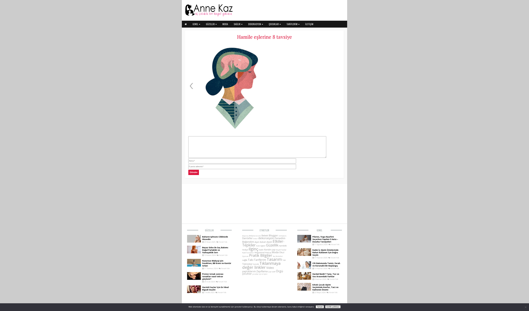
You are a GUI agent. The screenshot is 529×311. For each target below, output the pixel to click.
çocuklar (247, 273)
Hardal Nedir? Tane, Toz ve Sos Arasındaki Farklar (325, 275)
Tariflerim (260, 260)
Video (270, 268)
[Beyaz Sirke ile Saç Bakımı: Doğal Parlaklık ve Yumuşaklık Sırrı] (194, 252)
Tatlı (284, 260)
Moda (275, 252)
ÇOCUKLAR (274, 24)
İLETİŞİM (309, 24)
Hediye (245, 249)
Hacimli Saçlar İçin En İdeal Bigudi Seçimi (215, 288)
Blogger (273, 235)
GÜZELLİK (210, 24)
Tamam (320, 307)
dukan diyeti (266, 241)
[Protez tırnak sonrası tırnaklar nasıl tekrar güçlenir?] (194, 279)
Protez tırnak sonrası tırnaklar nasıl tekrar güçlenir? (212, 276)
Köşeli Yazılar (281, 250)
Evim (258, 246)
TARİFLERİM (292, 24)
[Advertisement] (311, 62)
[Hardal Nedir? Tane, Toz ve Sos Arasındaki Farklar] (304, 279)
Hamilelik (283, 245)
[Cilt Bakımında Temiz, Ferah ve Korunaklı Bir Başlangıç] (304, 268)
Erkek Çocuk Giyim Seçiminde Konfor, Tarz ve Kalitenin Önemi (325, 287)
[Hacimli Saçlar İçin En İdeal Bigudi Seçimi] (194, 292)
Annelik (258, 236)
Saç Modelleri (278, 256)
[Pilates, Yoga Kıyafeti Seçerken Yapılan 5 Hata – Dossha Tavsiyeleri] (304, 241)
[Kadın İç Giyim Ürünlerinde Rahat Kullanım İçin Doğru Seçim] (304, 255)
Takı (250, 260)
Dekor (255, 238)
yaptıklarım (249, 271)
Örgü (279, 271)
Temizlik (256, 264)
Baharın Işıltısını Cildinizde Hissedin (215, 238)
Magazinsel (259, 252)
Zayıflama (262, 271)
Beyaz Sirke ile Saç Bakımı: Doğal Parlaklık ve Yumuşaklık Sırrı (215, 250)
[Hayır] (525, 307)
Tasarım (274, 259)
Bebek (264, 235)
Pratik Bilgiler (260, 255)
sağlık (244, 260)
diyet (257, 242)
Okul (281, 252)
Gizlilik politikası (332, 307)
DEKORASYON (255, 24)
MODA (225, 24)
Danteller (247, 238)
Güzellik (209, 230)
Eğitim (263, 246)
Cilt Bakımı (282, 236)
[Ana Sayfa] (209, 15)
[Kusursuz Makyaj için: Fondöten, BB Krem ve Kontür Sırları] (194, 265)
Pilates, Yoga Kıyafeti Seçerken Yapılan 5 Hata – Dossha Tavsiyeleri (325, 239)
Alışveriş (245, 236)
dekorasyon (266, 238)
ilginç (253, 249)
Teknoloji (247, 263)
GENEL (196, 24)
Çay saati (271, 271)
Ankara (252, 235)
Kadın (261, 249)
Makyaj (268, 252)
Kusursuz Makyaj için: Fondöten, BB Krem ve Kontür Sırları (216, 263)
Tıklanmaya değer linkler (261, 265)
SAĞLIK (237, 24)
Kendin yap (269, 249)
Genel (319, 230)
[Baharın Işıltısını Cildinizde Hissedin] (194, 241)
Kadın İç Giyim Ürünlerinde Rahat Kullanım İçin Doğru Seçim (325, 252)
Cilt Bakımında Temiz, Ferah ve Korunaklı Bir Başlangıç (326, 264)
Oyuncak (245, 256)
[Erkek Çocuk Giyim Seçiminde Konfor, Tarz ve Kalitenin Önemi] (304, 289)
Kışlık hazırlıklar (248, 253)
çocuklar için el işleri (259, 274)
